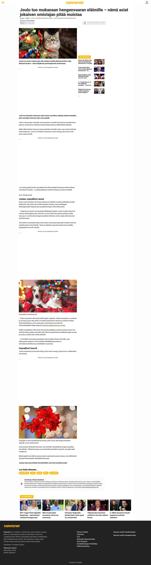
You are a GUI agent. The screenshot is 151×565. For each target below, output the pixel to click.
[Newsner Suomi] (74, 3)
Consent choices (75, 562)
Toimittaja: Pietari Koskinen (27, 20)
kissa (39, 473)
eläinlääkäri (24, 473)
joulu (33, 473)
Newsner (22, 18)
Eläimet (27, 18)
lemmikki (53, 473)
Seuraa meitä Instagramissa (124, 535)
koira (46, 473)
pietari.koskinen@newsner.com (90, 487)
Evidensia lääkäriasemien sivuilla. (53, 325)
